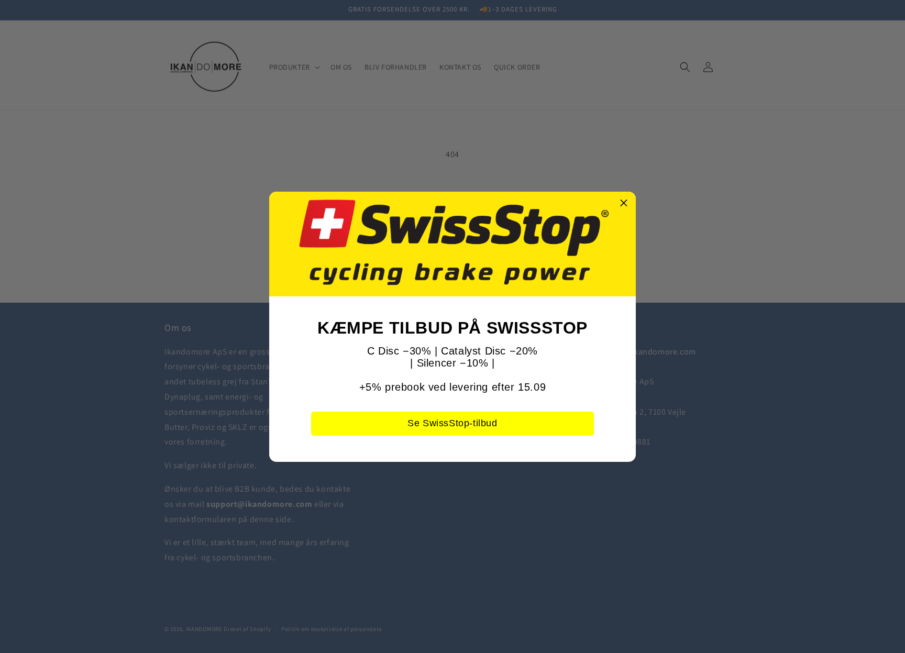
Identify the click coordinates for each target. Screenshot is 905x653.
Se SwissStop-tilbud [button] (452, 423)
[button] (624, 204)
